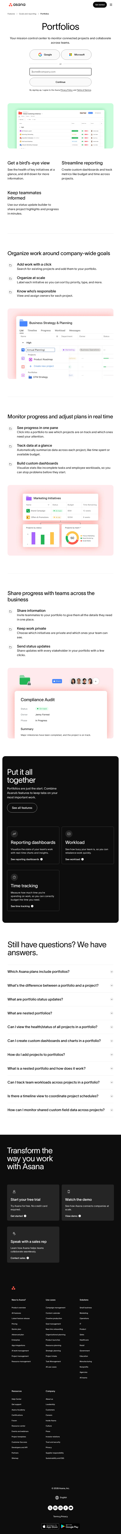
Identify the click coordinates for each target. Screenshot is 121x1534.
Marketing (84, 1313)
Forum (14, 1420)
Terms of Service (84, 90)
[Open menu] (111, 5)
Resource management (21, 1361)
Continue (60, 82)
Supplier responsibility (55, 1453)
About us (49, 1399)
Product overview (19, 1308)
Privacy (49, 1447)
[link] (11, 13)
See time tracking (20, 906)
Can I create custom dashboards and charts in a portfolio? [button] (54, 1041)
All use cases (51, 1367)
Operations (84, 1318)
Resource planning (53, 1345)
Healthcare (84, 1340)
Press (48, 1431)
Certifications (17, 1415)
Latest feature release (21, 1318)
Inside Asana (51, 1420)
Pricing (14, 1324)
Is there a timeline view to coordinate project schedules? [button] (53, 1096)
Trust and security (53, 1442)
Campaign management (55, 1308)
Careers (49, 1415)
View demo (71, 1216)
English (63, 1497)
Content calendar (53, 1313)
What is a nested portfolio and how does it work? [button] (47, 1068)
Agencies (83, 1372)
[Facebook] (65, 1508)
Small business (86, 1308)
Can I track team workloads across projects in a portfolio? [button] (54, 1082)
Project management (20, 1356)
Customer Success (19, 1442)
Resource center (18, 1426)
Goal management (53, 1324)
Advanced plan (18, 1335)
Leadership (50, 1404)
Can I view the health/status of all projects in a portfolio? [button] (52, 1027)
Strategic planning (53, 1351)
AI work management (20, 1351)
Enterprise (16, 1340)
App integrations (18, 1345)
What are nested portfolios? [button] (30, 1013)
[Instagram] (60, 1508)
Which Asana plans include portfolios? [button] (39, 972)
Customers (50, 1410)
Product (83, 1329)
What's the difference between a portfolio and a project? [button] (53, 985)
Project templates (19, 1437)
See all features (22, 807)
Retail (82, 1345)
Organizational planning (55, 1335)
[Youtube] (70, 1508)
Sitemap (15, 1458)
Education (84, 1356)
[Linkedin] (55, 1508)
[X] (50, 1508)
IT (80, 1324)
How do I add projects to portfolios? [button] (36, 1055)
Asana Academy (18, 1410)
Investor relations (53, 1437)
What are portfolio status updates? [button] (35, 999)
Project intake (51, 1356)
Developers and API (19, 1447)
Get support (16, 1404)
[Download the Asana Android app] (70, 1526)
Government (85, 1351)
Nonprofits (84, 1367)
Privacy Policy (66, 90)
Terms (56, 1516)
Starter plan (16, 1329)
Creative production (54, 1318)
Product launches (53, 1340)
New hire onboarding (54, 1329)
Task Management (53, 1361)
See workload (72, 859)
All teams (83, 1378)
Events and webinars (20, 1431)
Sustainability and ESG (55, 1458)
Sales (82, 1335)
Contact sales (18, 1258)
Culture (49, 1426)
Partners (15, 1453)
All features (16, 1313)
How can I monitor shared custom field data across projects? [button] (56, 1110)
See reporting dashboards (25, 859)
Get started (99, 5)
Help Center (16, 1399)
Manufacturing (86, 1361)
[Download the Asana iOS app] (50, 1526)
